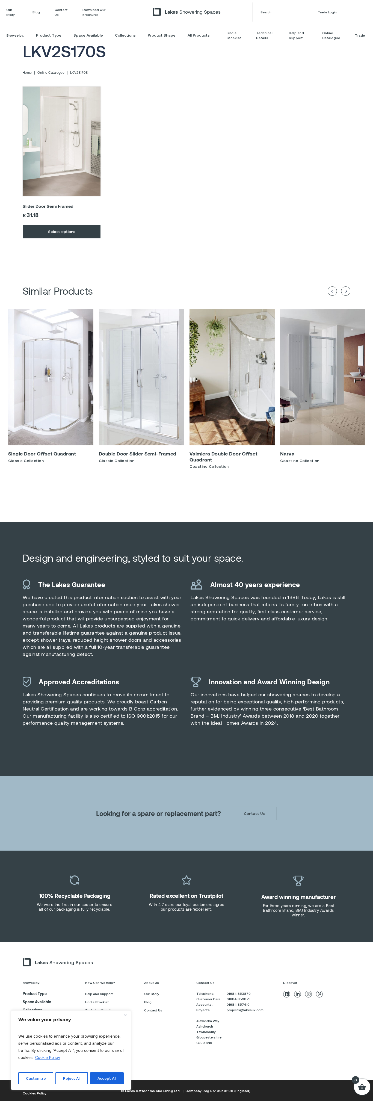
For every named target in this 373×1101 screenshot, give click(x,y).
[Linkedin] (297, 994)
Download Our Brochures (93, 12)
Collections (125, 35)
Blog (36, 12)
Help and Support (296, 35)
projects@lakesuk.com (245, 1010)
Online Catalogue (331, 35)
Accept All (106, 1078)
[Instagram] (308, 994)
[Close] (125, 1015)
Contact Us (61, 12)
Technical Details (264, 35)
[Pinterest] (319, 994)
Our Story (10, 12)
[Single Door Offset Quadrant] (50, 377)
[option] (50, 388)
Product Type (48, 35)
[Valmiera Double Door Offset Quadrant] (232, 377)
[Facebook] (286, 994)
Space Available (88, 35)
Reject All (71, 1078)
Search (265, 12)
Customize (36, 1078)
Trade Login (327, 12)
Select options (61, 231)
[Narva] (322, 377)
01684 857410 (238, 1004)
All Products (199, 35)
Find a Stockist (234, 35)
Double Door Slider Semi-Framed (137, 454)
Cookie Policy (47, 1057)
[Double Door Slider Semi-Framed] (141, 377)
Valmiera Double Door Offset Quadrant (223, 457)
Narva (287, 454)
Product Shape (162, 35)
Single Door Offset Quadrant (42, 454)
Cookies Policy (34, 1093)
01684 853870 (239, 993)
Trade (360, 35)
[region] (71, 1050)
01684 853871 (238, 999)
